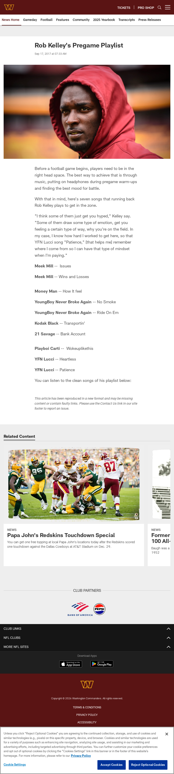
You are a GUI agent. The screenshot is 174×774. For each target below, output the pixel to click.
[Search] (159, 7)
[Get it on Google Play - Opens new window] (101, 666)
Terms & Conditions (87, 707)
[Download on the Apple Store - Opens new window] (70, 664)
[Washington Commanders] (87, 685)
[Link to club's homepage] (9, 5)
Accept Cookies (112, 765)
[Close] (167, 734)
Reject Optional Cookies (148, 765)
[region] (87, 750)
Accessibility (87, 722)
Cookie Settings (15, 764)
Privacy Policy (87, 714)
